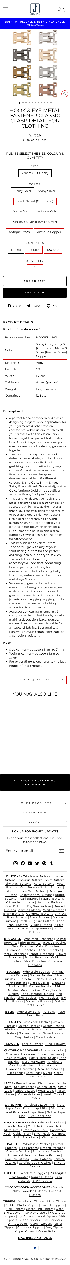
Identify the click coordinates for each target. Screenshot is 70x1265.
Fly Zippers (26, 1216)
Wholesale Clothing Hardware (35, 1063)
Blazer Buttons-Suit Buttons (26, 891)
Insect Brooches (54, 942)
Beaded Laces (25, 1083)
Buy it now (35, 292)
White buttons (53, 909)
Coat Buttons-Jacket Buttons (41, 887)
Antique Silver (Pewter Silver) (35, 222)
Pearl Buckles (49, 997)
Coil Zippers (15, 1208)
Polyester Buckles (38, 1001)
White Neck (49, 1137)
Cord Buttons (15, 906)
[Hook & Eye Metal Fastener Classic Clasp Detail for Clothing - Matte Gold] (19, 747)
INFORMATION (34, 812)
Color (35, 184)
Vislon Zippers (30, 1220)
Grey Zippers (55, 1227)
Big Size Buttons (39, 906)
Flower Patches (19, 1155)
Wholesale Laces (28, 1094)
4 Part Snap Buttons (36, 928)
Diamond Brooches (21, 950)
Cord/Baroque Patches (35, 1162)
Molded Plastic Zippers (22, 1205)
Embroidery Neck (35, 1129)
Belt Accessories (52, 1050)
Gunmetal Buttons (39, 913)
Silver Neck (42, 1133)
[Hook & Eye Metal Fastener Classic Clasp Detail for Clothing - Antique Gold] (24, 747)
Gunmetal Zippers (30, 1227)
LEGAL (34, 821)
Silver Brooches (35, 961)
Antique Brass (19, 232)
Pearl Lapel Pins (33, 1112)
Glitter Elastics (54, 1025)
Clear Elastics (45, 1037)
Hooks (41, 1076)
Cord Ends (33, 1072)
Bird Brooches (30, 942)
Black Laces (46, 1083)
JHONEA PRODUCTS (34, 803)
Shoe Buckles (27, 997)
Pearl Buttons (28, 898)
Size (35, 166)
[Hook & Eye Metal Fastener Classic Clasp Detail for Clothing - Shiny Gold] (6, 747)
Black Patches (42, 1158)
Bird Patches (28, 1147)
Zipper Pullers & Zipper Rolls (35, 1231)
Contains (35, 243)
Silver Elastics (53, 1033)
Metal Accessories (49, 1069)
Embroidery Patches (47, 1151)
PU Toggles (58, 1173)
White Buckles (16, 982)
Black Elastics (15, 1029)
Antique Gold (47, 211)
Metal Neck (12, 1129)
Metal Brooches (15, 953)
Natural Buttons (52, 898)
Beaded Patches (51, 1147)
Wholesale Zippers (31, 1201)
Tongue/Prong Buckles (37, 993)
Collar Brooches (47, 946)
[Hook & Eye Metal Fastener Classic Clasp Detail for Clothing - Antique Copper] (19, 751)
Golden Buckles (41, 975)
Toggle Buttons (42, 1176)
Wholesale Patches (36, 1144)
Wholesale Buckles (36, 971)
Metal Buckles (30, 990)
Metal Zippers (57, 1201)
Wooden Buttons (35, 1191)
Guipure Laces (25, 1090)
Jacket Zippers (46, 1216)
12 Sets (16, 250)
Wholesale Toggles (33, 1173)
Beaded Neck (16, 1126)
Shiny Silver (46, 191)
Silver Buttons (40, 917)
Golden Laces (46, 1086)
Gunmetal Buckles (31, 979)
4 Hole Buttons (41, 924)
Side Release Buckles (37, 986)
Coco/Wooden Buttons (36, 894)
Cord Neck (35, 1126)
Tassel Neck (53, 1126)
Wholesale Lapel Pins (40, 1104)
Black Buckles (56, 979)
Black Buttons (13, 913)
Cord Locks (15, 1072)
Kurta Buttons (44, 883)
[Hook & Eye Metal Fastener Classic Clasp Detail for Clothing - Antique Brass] (15, 751)
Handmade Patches (46, 1155)
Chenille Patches (18, 1151)
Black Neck (30, 1137)
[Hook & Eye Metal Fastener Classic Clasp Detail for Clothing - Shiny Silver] (10, 747)
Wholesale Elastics (37, 1022)
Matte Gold (21, 211)
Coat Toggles (18, 1176)
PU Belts (49, 1011)
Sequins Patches (17, 1158)
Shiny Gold (22, 191)
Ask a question (35, 679)
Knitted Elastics (29, 1025)
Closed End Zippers (39, 1208)
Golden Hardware (50, 1054)
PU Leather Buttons (20, 902)
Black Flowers (56, 1043)
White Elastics (38, 1029)
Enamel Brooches (41, 953)
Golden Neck (22, 1133)
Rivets (47, 1072)
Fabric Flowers (32, 1043)
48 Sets (34, 250)
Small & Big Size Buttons (37, 921)
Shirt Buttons (55, 880)
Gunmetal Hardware (20, 1054)
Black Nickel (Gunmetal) (35, 201)
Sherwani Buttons (18, 883)
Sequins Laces (24, 1086)
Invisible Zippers (52, 1205)
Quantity (35, 261)
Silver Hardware (15, 1057)
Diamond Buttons (50, 902)
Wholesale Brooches (38, 938)
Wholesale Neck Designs (46, 1122)
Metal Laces (46, 1090)
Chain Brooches (22, 946)
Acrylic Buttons (29, 909)
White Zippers (18, 1223)
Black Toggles (42, 1180)
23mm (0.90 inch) (35, 173)
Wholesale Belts (28, 1011)
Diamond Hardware (20, 1069)
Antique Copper (49, 232)
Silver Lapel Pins (39, 1115)
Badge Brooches (37, 957)
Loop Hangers (49, 1065)
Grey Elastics (24, 1037)
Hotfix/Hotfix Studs (42, 1057)
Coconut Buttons (30, 880)
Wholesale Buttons (36, 876)
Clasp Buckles (40, 982)
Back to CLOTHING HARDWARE (37, 782)
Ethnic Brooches (50, 950)
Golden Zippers (41, 1223)
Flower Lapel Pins (35, 1108)
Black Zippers (52, 1220)
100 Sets (53, 250)
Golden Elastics (30, 1033)
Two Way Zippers (35, 1212)
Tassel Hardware (33, 1061)
